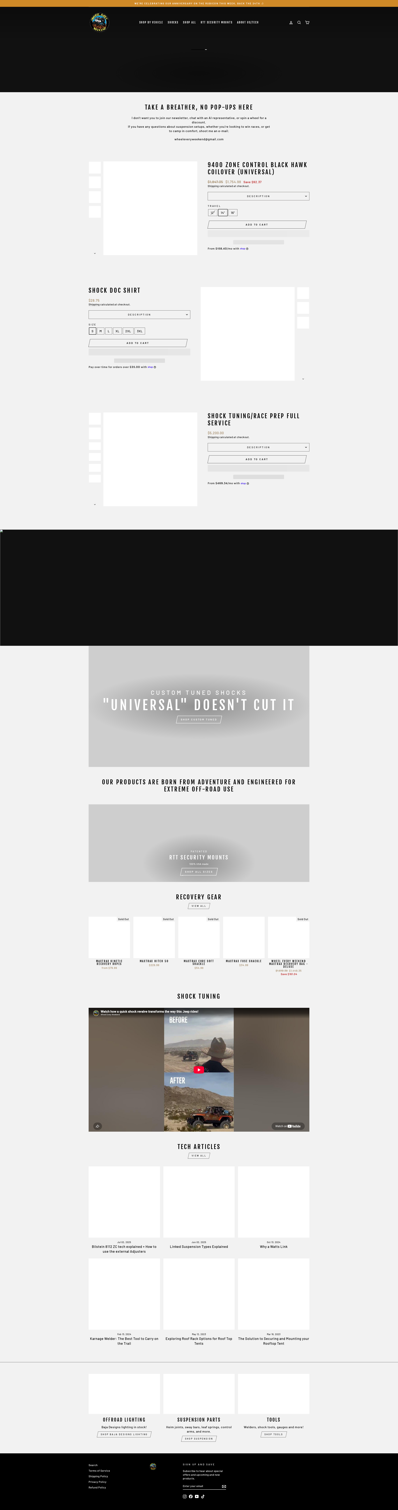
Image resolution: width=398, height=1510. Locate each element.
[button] (258, 233)
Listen (199, 81)
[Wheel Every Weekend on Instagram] (185, 1496)
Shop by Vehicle (151, 22)
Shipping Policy (98, 1476)
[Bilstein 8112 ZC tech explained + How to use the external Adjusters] (124, 1202)
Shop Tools (273, 1434)
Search (93, 1465)
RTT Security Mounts (216, 22)
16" (233, 212)
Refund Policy (97, 1487)
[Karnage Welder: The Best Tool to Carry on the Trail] (124, 1294)
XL (117, 331)
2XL (128, 331)
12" (213, 212)
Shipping (213, 185)
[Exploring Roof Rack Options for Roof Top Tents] (199, 1294)
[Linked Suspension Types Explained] (199, 1202)
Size (93, 324)
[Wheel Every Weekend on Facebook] (191, 1496)
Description (258, 196)
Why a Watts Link (274, 1246)
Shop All (189, 22)
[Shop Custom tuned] (199, 706)
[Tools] (273, 1394)
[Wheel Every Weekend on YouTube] (197, 1496)
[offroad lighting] (124, 1394)
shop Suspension (199, 1438)
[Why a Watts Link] (273, 1202)
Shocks (173, 22)
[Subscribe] (224, 1486)
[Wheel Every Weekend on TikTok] (203, 1496)
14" (223, 212)
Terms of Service (99, 1470)
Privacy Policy (97, 1481)
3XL (140, 331)
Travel (214, 205)
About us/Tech (248, 22)
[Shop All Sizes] (199, 843)
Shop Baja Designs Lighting (124, 1434)
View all (199, 906)
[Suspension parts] (199, 1394)
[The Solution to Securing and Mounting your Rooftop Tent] (273, 1294)
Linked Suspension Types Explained (199, 1246)
